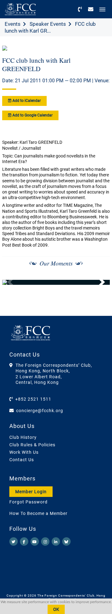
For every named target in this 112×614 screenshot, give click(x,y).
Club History (23, 437)
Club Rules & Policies (32, 444)
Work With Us (24, 452)
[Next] (98, 282)
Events (13, 24)
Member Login (31, 491)
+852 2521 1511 (33, 399)
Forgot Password (28, 501)
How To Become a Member (38, 513)
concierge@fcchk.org (39, 410)
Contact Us (21, 459)
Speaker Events (48, 24)
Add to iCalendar (26, 100)
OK (56, 609)
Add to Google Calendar (32, 115)
